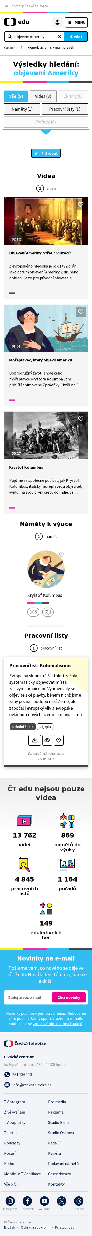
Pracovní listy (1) (64, 109)
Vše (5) (16, 96)
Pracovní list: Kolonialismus (40, 665)
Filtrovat (49, 153)
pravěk (68, 47)
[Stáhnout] (34, 740)
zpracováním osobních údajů (57, 1023)
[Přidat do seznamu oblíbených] (81, 204)
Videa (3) (43, 96)
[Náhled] (47, 740)
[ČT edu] (16, 24)
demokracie (37, 47)
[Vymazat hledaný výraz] (59, 36)
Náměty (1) (22, 109)
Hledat (76, 36)
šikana (55, 47)
